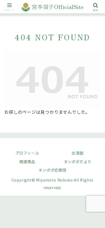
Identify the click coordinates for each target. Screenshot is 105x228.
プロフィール (27, 153)
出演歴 (77, 153)
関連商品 (27, 161)
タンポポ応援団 (52, 170)
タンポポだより (78, 161)
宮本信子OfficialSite (58, 7)
